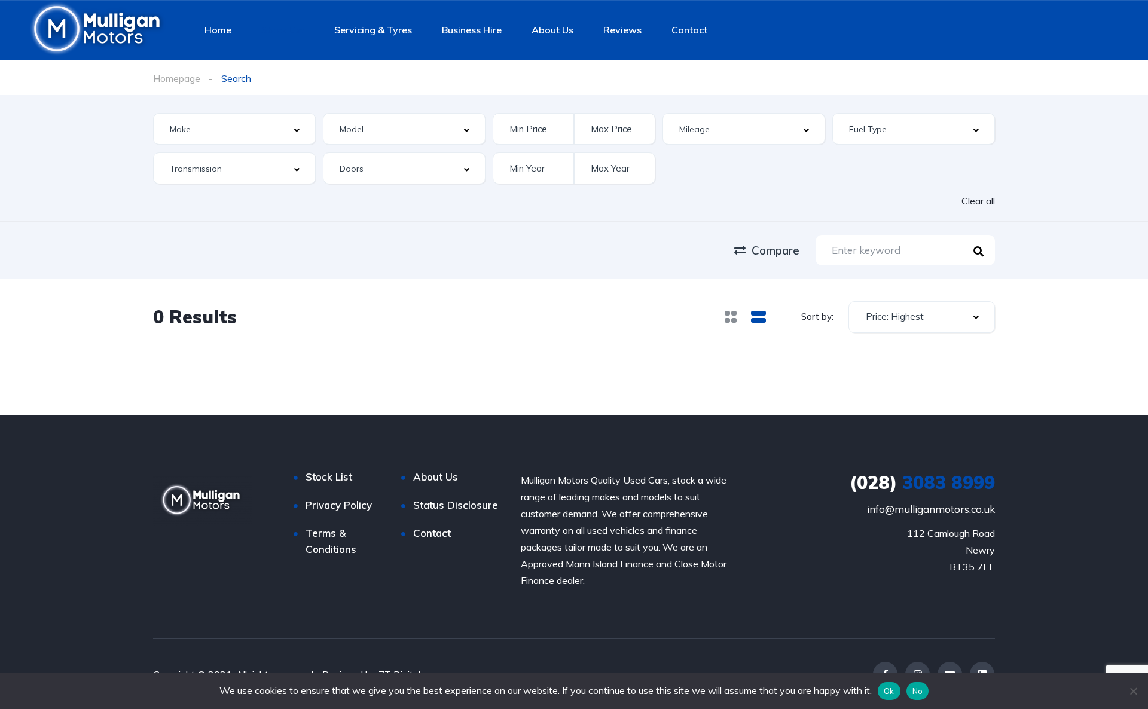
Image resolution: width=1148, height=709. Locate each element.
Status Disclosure (455, 505)
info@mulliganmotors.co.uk (931, 509)
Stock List (282, 30)
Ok (889, 691)
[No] (1133, 691)
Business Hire (472, 30)
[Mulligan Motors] (98, 30)
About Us (552, 30)
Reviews (622, 30)
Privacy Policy (339, 505)
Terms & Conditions (331, 541)
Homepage (176, 78)
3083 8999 (922, 482)
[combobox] (234, 129)
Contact (689, 30)
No (917, 691)
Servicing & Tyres (373, 30)
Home (217, 30)
